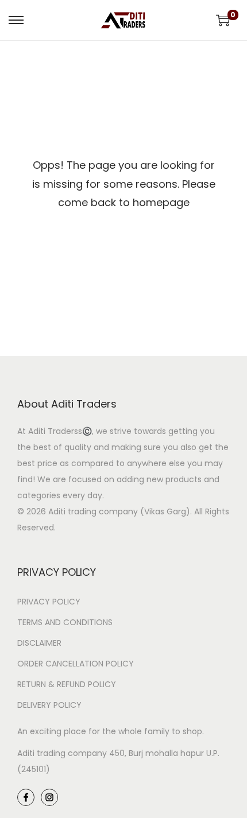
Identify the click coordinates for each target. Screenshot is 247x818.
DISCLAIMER (39, 643)
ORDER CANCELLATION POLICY (75, 663)
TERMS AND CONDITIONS (65, 622)
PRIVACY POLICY (48, 601)
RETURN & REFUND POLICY (66, 684)
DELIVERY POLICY (49, 705)
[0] (223, 20)
